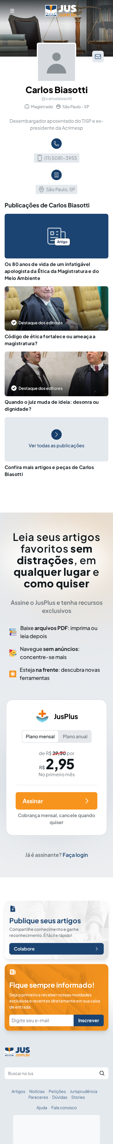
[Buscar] (102, 1073)
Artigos (18, 1091)
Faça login (75, 854)
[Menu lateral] (12, 11)
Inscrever (88, 1020)
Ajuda (42, 1107)
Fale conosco (64, 1107)
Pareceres (38, 1097)
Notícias (37, 1091)
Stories (78, 1097)
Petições (57, 1091)
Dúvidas (59, 1097)
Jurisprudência (83, 1091)
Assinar (33, 800)
